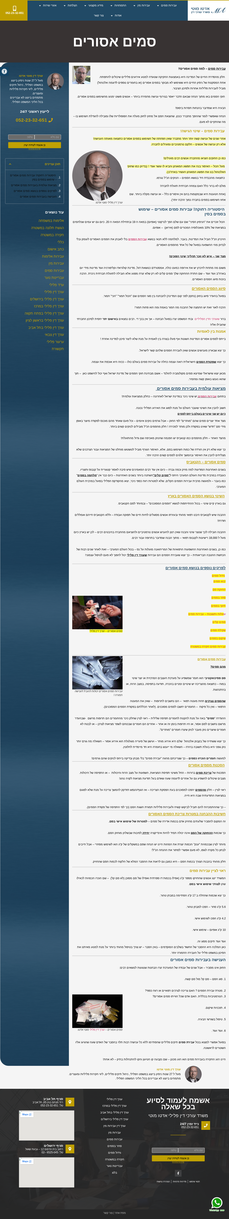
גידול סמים (218, 575)
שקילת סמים (218, 630)
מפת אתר (120, 1212)
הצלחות (72, 5)
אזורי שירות (49, 5)
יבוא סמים (219, 581)
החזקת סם (219, 589)
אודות (118, 15)
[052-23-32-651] (14, 8)
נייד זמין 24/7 (189, 1124)
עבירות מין (143, 5)
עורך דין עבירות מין (114, 1125)
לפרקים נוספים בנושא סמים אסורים (35, 191)
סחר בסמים (218, 597)
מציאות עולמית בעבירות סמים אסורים (33, 185)
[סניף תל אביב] (70, 1102)
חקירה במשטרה (114, 1159)
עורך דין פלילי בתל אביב (114, 1112)
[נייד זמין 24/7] (205, 1125)
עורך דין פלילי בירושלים (114, 1119)
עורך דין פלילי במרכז (114, 1105)
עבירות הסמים (207, 396)
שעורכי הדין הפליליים (206, 319)
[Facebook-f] (178, 1173)
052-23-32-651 (15, 13)
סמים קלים (219, 622)
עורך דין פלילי (97, 1029)
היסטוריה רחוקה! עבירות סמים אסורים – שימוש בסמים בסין (33, 177)
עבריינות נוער (115, 1166)
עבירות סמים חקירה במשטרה (208, 646)
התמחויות (120, 5)
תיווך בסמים (218, 605)
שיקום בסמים (218, 638)
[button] (4, 71)
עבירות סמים (169, 5)
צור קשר (99, 15)
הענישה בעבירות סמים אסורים (38, 196)
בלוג (114, 1172)
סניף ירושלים (53, 1145)
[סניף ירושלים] (70, 1149)
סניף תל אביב (53, 1099)
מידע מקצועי (95, 5)
